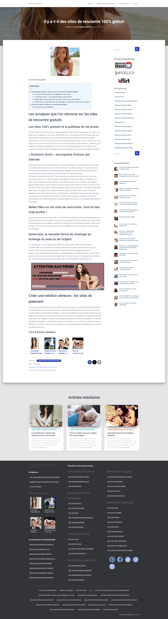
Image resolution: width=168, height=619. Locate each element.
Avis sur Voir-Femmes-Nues (117, 546)
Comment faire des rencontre (105, 3)
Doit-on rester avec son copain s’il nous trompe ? (83, 434)
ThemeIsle (136, 614)
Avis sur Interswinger (76, 580)
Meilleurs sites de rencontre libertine (69, 600)
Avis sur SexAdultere (75, 527)
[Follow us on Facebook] (120, 559)
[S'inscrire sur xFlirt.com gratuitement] (123, 80)
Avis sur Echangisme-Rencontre (80, 570)
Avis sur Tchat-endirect (115, 536)
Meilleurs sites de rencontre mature (47, 605)
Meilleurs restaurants (110, 609)
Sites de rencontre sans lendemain (126, 101)
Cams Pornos (119, 96)
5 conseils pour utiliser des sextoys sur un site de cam (43, 434)
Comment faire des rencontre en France (49, 360)
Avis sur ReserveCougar (116, 496)
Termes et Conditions (66, 590)
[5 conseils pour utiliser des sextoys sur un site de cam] (46, 415)
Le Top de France (123, 3)
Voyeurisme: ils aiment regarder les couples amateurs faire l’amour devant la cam (129, 247)
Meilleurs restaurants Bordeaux (42, 545)
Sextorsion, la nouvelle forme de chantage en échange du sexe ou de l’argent (62, 102)
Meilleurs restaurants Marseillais (42, 559)
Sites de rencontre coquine (123, 109)
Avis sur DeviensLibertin (77, 566)
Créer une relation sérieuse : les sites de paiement (49, 104)
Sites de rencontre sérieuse (124, 143)
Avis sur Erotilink (74, 544)
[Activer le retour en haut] (164, 615)
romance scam (34, 370)
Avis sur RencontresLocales (78, 482)
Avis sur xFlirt (73, 539)
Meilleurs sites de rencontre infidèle (120, 605)
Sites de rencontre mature (123, 135)
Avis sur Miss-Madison (76, 522)
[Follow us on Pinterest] (112, 559)
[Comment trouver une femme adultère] (122, 415)
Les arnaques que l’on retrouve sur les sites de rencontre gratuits (54, 92)
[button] (129, 3)
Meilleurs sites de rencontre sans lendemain (115, 595)
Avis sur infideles (74, 503)
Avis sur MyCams (113, 517)
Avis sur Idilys (73, 513)
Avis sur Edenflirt (74, 486)
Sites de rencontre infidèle (123, 126)
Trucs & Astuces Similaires (44, 107)
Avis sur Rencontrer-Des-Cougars (119, 477)
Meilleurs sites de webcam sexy (88, 595)
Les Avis (135, 3)
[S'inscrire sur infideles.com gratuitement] (124, 73)
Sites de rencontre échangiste (124, 118)
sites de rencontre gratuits (47, 370)
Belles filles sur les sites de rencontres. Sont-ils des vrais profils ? (58, 99)
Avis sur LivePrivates (114, 522)
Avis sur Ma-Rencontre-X (77, 553)
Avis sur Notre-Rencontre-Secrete (120, 550)
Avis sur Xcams (112, 508)
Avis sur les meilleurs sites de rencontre (45, 477)
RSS (91, 590)
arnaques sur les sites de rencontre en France (43, 367)
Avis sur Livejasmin (114, 513)
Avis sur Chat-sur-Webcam (116, 541)
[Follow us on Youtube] (128, 559)
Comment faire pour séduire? (127, 217)
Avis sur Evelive (113, 527)
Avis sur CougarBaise (115, 482)
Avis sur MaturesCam (114, 532)
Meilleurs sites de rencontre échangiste (124, 600)
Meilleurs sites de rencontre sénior (74, 605)
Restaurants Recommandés (124, 148)
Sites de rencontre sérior (123, 139)
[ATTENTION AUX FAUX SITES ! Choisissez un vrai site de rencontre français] (65, 276)
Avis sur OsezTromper (76, 508)
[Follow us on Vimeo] (136, 559)
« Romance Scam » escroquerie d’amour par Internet (53, 97)
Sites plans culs (120, 122)
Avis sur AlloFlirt (113, 491)
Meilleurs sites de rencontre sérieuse (62, 609)
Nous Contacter (81, 590)
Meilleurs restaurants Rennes (41, 563)
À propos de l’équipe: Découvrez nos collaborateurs (112, 590)
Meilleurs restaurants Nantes (41, 554)
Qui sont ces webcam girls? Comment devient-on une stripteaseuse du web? (126, 232)
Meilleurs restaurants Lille (40, 549)
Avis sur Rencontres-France (78, 477)
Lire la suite (43, 447)
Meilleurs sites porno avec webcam (88, 609)
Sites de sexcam (120, 92)
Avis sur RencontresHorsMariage (80, 518)
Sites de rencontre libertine (123, 114)
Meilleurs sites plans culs (97, 605)
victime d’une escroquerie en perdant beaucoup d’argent (50, 171)
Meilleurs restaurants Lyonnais (41, 573)
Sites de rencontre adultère (123, 131)
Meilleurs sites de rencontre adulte (42, 600)
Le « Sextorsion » (35, 245)
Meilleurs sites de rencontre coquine (96, 600)
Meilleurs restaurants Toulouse (41, 568)
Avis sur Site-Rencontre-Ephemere (80, 549)
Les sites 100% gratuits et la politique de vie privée (52, 94)
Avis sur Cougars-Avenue (116, 486)
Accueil (90, 3)
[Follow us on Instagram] (112, 566)
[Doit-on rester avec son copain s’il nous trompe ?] (84, 415)
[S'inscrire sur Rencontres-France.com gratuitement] (123, 65)
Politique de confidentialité (47, 590)
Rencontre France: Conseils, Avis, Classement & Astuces (56, 595)
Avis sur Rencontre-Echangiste (79, 575)
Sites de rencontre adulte (123, 105)
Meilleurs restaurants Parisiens (41, 578)
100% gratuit (36, 364)
